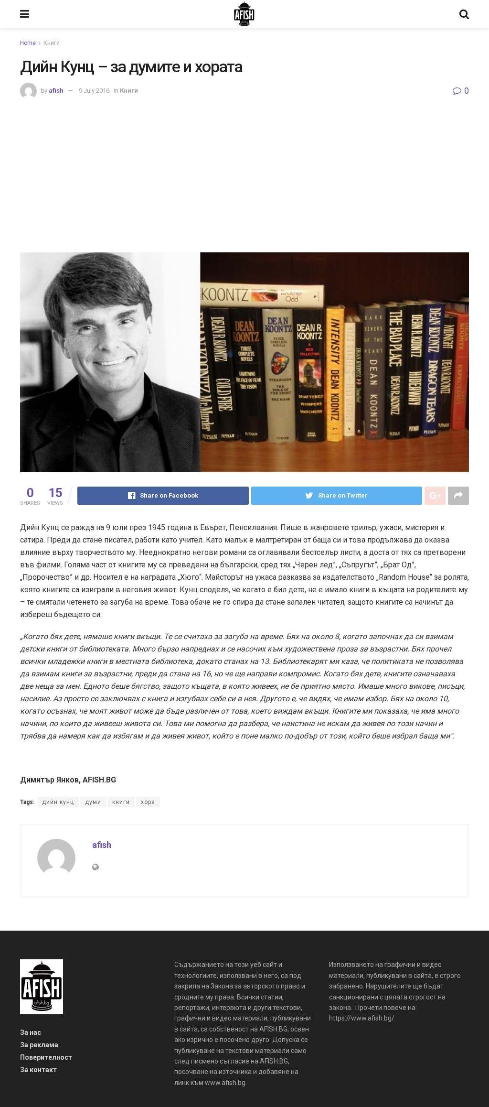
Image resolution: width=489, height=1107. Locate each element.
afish (56, 90)
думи (93, 802)
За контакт (38, 1070)
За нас (30, 1032)
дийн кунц (58, 802)
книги (121, 802)
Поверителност (46, 1057)
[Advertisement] (244, 171)
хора (148, 802)
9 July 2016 (94, 90)
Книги (51, 43)
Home (28, 43)
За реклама (39, 1045)
